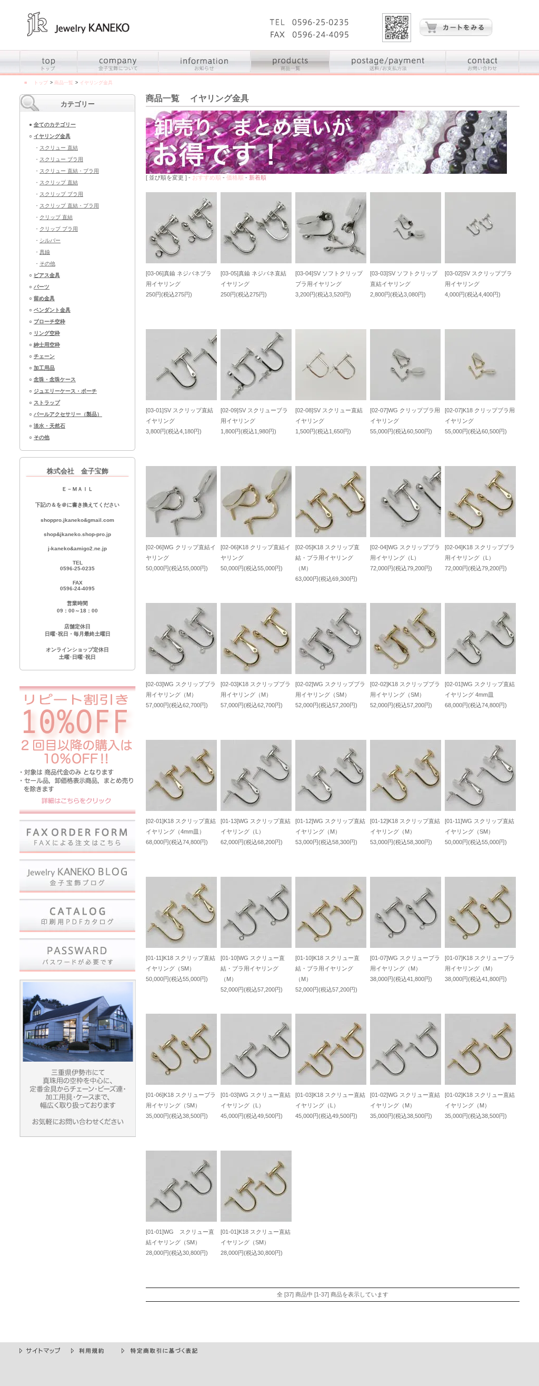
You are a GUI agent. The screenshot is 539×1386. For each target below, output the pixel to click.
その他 (47, 263)
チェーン (44, 356)
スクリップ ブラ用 (61, 194)
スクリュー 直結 (58, 148)
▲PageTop (503, 1338)
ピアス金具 (47, 275)
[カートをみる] (456, 34)
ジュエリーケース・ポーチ (65, 391)
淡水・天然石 (49, 426)
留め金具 (44, 298)
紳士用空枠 (47, 345)
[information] (205, 73)
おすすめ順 (206, 177)
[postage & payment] (388, 73)
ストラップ (47, 402)
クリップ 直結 (56, 217)
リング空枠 (47, 333)
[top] (48, 73)
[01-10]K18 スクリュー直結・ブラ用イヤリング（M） (327, 968)
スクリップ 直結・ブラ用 (69, 206)
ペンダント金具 (52, 310)
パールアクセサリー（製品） (68, 414)
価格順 (235, 177)
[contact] (483, 73)
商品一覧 (63, 82)
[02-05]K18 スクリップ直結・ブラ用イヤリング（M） (327, 557)
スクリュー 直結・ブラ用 (69, 171)
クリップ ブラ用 (58, 229)
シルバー (50, 240)
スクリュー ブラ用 (61, 159)
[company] (118, 73)
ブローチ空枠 (49, 321)
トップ (41, 82)
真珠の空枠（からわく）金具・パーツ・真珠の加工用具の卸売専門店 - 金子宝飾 (78, 24)
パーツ (41, 287)
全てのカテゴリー (55, 124)
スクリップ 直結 (58, 182)
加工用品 (44, 368)
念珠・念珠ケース (55, 379)
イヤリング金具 (52, 136)
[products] (290, 73)
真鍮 (44, 252)
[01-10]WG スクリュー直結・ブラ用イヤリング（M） (253, 968)
